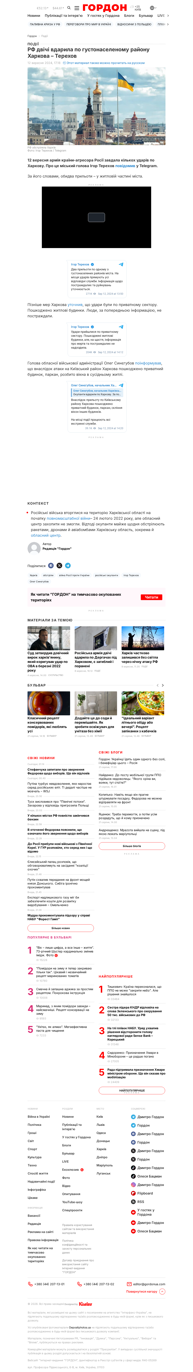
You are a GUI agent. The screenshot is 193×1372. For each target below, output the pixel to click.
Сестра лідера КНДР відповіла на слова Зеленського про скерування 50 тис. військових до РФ (134, 1011)
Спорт (32, 1149)
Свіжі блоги (111, 752)
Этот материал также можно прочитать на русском (106, 63)
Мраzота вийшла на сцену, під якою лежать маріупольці (132, 832)
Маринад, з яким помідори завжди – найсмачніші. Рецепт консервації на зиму (63, 1009)
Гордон (32, 36)
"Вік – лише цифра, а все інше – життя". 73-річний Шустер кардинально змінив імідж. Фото (65, 951)
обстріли (48, 575)
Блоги (129, 16)
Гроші (32, 1133)
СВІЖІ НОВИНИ (41, 758)
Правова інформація (43, 1240)
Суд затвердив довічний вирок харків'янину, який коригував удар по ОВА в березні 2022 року (48, 661)
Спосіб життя (38, 1173)
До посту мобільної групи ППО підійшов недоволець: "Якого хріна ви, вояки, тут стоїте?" (130, 778)
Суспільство (55, 675)
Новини (34, 16)
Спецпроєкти (72, 1210)
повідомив (125, 166)
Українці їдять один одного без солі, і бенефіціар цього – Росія (132, 761)
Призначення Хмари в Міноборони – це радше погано (132, 1054)
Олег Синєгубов (39, 581)
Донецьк (103, 1141)
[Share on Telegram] (68, 566)
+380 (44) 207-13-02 (98, 1284)
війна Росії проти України (74, 575)
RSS (140, 1202)
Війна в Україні (39, 1116)
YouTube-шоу (72, 1202)
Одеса (101, 1133)
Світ (31, 1141)
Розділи (67, 1108)
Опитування (71, 1194)
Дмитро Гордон (150, 1117)
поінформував (148, 363)
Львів (100, 1125)
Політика (34, 1125)
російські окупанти (106, 575)
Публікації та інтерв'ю (64, 16)
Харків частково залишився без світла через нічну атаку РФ (140, 657)
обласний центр (46, 535)
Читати (151, 597)
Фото (66, 1178)
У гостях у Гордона (103, 16)
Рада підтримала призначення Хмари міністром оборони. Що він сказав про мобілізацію (136, 1073)
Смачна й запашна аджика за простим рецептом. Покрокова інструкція (64, 991)
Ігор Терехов (131, 575)
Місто (100, 1108)
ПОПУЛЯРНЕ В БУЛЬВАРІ (50, 937)
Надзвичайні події (41, 1181)
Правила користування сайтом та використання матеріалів (78, 1228)
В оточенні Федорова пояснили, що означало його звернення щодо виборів (59, 831)
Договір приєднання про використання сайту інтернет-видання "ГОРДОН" (78, 1266)
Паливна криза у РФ (45, 24)
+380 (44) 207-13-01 (49, 1284)
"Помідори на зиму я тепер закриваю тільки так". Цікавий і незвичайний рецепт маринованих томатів (64, 972)
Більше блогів (132, 846)
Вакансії (34, 1216)
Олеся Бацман (149, 1176)
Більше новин (61, 928)
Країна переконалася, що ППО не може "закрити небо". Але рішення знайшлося (134, 990)
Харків (34, 575)
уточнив (75, 304)
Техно (32, 1165)
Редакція (34, 1224)
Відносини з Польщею (134, 24)
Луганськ (103, 1173)
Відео (66, 1186)
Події (44, 36)
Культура (34, 1157)
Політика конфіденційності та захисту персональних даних (76, 1246)
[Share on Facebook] (51, 566)
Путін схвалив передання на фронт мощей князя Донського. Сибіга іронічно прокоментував (59, 883)
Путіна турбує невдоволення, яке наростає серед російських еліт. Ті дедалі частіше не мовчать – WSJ (60, 787)
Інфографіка (37, 1189)
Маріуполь (104, 1165)
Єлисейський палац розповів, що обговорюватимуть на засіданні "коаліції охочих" (58, 865)
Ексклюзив (70, 1169)
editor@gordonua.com (149, 1284)
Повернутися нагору (141, 1291)
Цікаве (33, 1198)
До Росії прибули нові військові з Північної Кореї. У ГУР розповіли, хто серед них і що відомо (60, 847)
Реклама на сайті (40, 1232)
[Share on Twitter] (59, 566)
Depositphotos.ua (80, 1327)
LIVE (65, 1161)
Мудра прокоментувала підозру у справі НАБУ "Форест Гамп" (59, 917)
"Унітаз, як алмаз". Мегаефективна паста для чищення (61, 1028)
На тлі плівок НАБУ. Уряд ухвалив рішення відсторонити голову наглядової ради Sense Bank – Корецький (132, 1033)
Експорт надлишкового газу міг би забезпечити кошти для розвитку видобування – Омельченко (53, 901)
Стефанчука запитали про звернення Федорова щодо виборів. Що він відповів (59, 771)
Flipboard (145, 1193)
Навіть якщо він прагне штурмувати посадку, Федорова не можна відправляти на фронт (130, 798)
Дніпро (101, 1157)
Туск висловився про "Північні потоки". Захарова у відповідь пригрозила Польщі (59, 803)
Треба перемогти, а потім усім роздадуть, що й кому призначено (128, 816)
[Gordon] (105, 8)
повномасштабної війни (68, 518)
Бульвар (146, 16)
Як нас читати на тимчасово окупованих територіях (40, 1254)
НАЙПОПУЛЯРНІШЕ (116, 976)
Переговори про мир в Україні (89, 24)
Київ (99, 1116)
